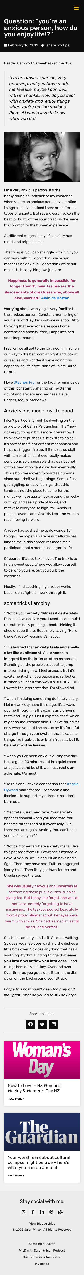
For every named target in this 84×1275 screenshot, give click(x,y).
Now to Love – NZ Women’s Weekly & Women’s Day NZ (35, 1088)
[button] (30, 1024)
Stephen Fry (24, 382)
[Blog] (60, 1212)
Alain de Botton (55, 298)
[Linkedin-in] (41, 1212)
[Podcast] (51, 1212)
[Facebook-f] (32, 1212)
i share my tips (57, 45)
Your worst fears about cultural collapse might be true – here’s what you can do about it (39, 1162)
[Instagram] (23, 1212)
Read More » (16, 1098)
